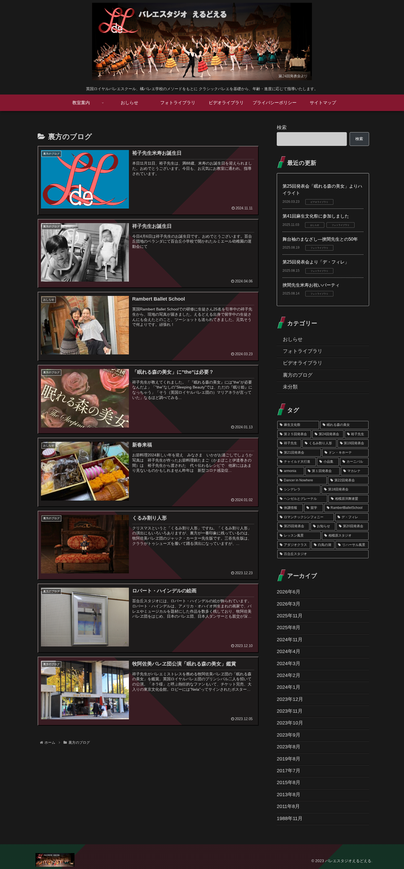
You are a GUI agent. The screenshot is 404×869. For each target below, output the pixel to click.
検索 (282, 127)
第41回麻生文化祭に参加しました (316, 216)
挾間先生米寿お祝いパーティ (311, 285)
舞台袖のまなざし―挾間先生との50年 (320, 239)
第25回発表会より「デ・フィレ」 (316, 262)
